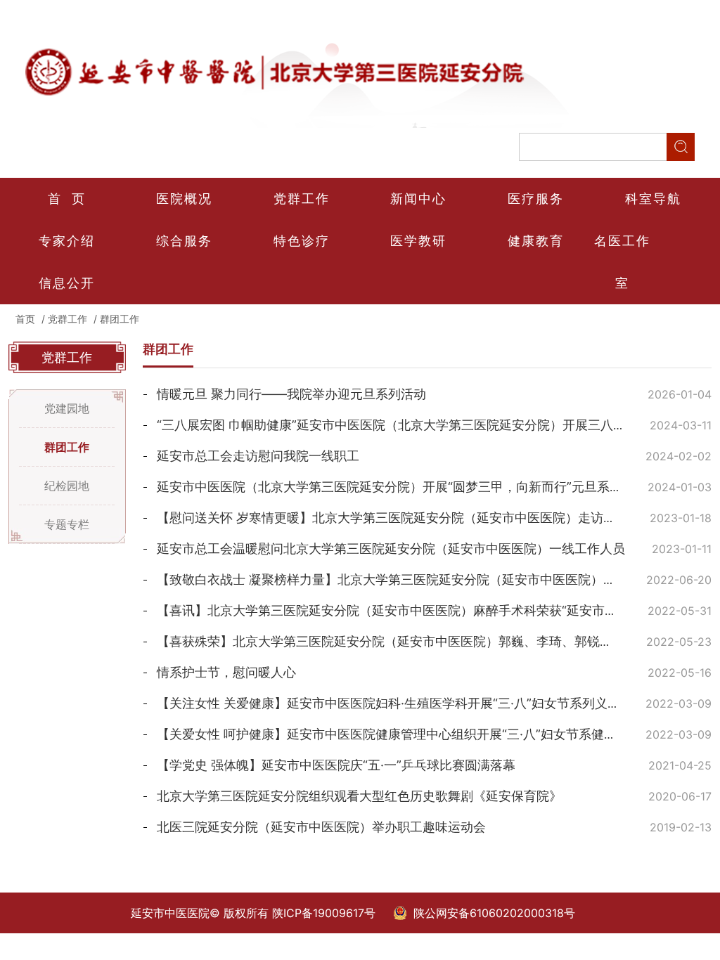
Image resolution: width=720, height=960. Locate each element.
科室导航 (653, 198)
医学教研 (418, 240)
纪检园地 (66, 486)
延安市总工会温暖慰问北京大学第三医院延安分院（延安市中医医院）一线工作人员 (391, 548)
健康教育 (536, 240)
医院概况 (184, 198)
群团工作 (119, 319)
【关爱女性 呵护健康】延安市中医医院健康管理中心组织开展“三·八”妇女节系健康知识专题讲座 (425, 734)
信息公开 (67, 282)
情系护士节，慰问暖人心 (226, 672)
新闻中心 (418, 198)
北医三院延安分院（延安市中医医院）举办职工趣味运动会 (321, 826)
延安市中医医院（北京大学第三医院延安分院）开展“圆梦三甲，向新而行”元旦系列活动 (402, 486)
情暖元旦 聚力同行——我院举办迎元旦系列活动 (291, 394)
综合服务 (184, 240)
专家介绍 (67, 240)
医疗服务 (536, 198)
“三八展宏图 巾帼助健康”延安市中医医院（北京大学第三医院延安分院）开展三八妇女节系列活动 (429, 424)
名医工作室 (622, 261)
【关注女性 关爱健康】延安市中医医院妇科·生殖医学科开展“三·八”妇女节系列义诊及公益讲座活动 (433, 703)
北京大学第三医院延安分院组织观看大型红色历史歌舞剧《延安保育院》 (359, 796)
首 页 (67, 198)
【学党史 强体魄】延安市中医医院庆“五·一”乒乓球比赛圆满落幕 (336, 765)
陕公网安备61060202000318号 (494, 913)
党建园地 (66, 408)
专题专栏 (66, 524)
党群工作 (302, 198)
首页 (25, 319)
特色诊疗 (302, 240)
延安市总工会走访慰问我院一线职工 (258, 455)
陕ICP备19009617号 (323, 913)
